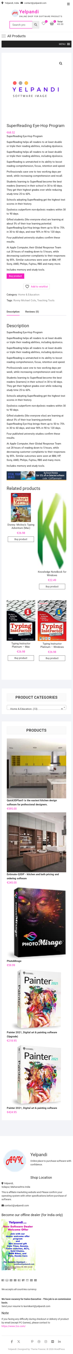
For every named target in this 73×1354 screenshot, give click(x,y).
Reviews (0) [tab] (32, 311)
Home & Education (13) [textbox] (35, 708)
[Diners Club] (19, 1279)
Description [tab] (13, 311)
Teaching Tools (45, 300)
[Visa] (11, 1279)
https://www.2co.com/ (14, 1326)
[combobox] (36, 707)
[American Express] (3, 1279)
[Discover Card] (23, 1279)
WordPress (59, 1349)
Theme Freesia (38, 1349)
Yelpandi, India (11, 3)
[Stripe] (31, 1279)
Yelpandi (29, 12)
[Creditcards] (27, 1279)
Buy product (15, 276)
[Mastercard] (7, 1279)
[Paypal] (15, 1279)
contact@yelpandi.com (35, 3)
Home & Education (28, 294)
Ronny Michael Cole (24, 300)
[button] (62, 44)
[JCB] (35, 1279)
